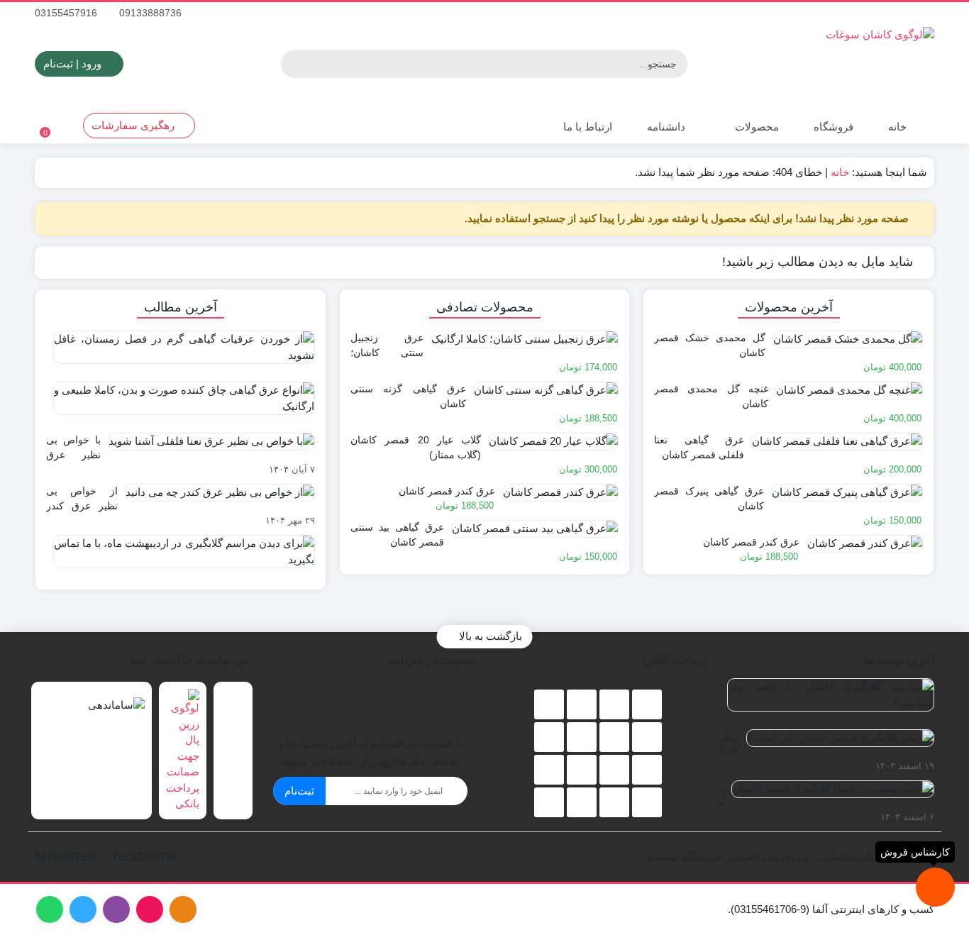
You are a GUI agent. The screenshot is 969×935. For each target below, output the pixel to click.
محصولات (755, 127)
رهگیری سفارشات (134, 125)
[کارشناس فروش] (935, 887)
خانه (897, 127)
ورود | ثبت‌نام (73, 63)
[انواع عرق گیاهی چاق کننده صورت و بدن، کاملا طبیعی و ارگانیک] (180, 404)
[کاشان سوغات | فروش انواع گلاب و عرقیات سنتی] (763, 64)
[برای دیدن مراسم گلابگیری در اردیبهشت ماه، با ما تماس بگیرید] (180, 557)
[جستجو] (293, 64)
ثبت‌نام (299, 791)
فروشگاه (833, 127)
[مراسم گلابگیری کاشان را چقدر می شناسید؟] (827, 700)
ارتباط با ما (586, 127)
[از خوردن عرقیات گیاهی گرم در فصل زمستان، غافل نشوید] (180, 353)
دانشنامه (666, 127)
